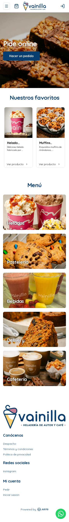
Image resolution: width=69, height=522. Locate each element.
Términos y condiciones (18, 449)
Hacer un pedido (21, 56)
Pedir (6, 489)
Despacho (9, 443)
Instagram (9, 471)
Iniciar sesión (11, 495)
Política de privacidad (17, 454)
